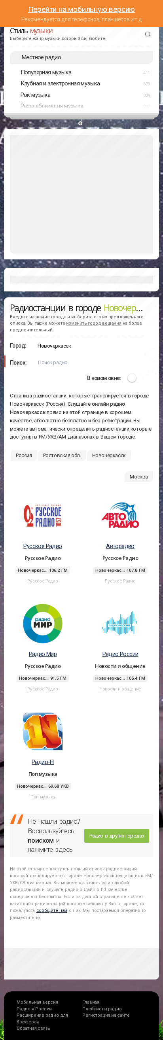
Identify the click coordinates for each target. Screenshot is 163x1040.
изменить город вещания (93, 323)
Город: (18, 345)
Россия (24, 455)
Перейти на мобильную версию (81, 9)
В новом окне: (104, 378)
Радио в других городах (116, 836)
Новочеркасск (109, 455)
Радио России (120, 654)
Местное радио (41, 57)
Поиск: (18, 362)
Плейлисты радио (101, 1009)
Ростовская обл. (62, 455)
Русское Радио (42, 546)
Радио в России (34, 1009)
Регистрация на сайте (105, 1015)
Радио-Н (43, 762)
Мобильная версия (37, 1002)
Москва (139, 477)
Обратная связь (33, 1028)
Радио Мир (43, 654)
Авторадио (120, 546)
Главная (90, 1002)
